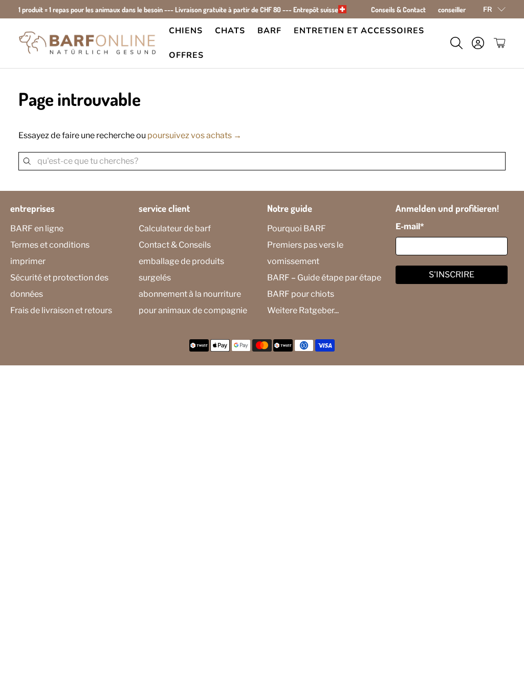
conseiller (452, 9)
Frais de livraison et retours (61, 310)
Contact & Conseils (175, 245)
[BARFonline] (87, 43)
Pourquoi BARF (296, 228)
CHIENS (186, 30)
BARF (269, 30)
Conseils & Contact (398, 9)
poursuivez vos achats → (194, 135)
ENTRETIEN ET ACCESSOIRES (359, 30)
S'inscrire (451, 274)
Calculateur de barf (175, 228)
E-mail (410, 226)
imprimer (28, 261)
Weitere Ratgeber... (303, 310)
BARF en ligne (36, 228)
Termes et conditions (50, 245)
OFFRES (186, 55)
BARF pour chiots (300, 294)
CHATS (230, 30)
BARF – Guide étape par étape (324, 277)
